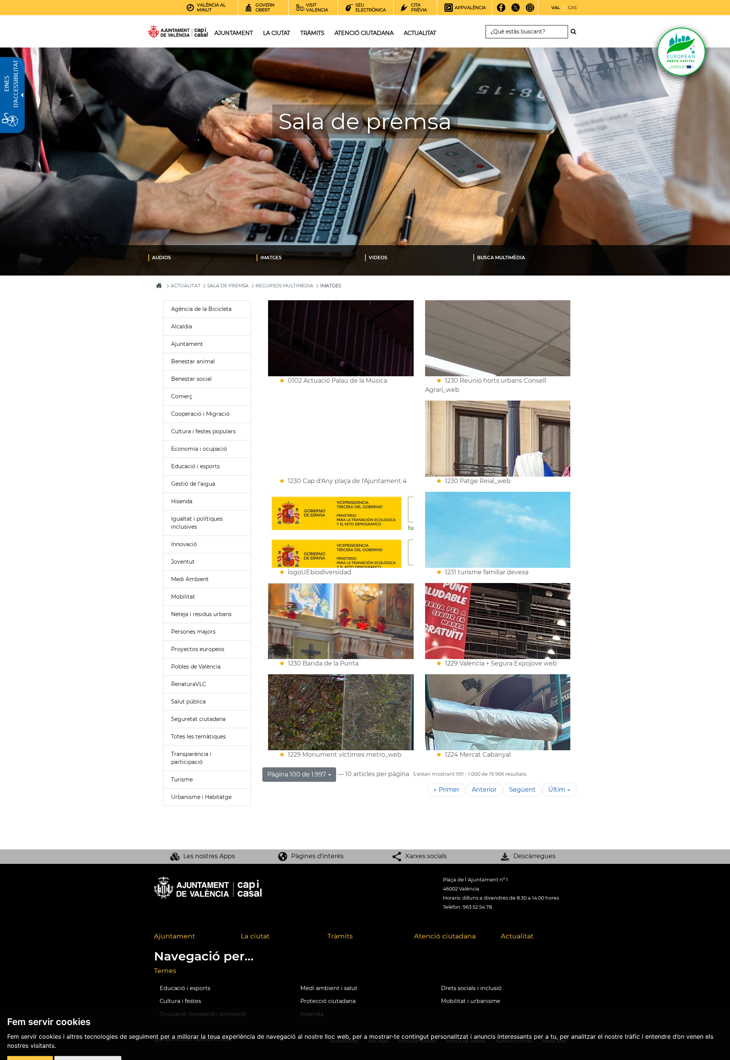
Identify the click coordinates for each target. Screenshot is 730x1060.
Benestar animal (193, 361)
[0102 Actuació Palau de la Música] (341, 338)
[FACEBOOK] (501, 10)
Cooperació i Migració (200, 413)
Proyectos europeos (197, 649)
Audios (161, 257)
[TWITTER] (516, 10)
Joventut (183, 561)
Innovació (184, 544)
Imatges (271, 257)
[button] (299, 774)
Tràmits (340, 936)
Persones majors (193, 631)
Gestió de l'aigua (193, 483)
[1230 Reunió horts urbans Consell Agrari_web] (498, 338)
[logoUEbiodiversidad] (341, 530)
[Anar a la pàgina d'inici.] (164, 33)
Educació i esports (195, 466)
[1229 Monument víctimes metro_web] (341, 712)
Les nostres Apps (209, 856)
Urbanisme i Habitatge (201, 797)
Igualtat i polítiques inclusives (197, 522)
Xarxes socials (426, 856)
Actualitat (517, 936)
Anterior (484, 789)
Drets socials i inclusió (471, 988)
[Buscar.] (576, 31)
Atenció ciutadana (445, 936)
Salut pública (188, 701)
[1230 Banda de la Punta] (341, 621)
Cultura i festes (180, 1001)
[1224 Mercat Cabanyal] (498, 712)
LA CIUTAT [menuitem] (276, 33)
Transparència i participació (191, 758)
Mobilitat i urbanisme (470, 1001)
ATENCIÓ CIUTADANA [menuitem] (364, 33)
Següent (522, 789)
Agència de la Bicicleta (201, 309)
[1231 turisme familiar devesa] (498, 530)
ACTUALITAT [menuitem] (420, 33)
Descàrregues (534, 856)
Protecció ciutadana (327, 1001)
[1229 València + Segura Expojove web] (498, 621)
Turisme (182, 779)
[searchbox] (527, 31)
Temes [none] (165, 970)
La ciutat (255, 936)
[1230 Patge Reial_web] (498, 439)
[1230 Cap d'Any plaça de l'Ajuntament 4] (341, 439)
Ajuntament (187, 344)
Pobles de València (196, 666)
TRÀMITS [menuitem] (312, 33)
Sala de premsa (228, 285)
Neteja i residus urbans (201, 614)
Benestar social (191, 379)
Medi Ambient (190, 579)
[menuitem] (202, 257)
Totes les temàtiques (198, 736)
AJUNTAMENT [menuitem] (233, 33)
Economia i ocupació (199, 448)
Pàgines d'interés (317, 856)
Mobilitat (183, 596)
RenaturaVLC (188, 684)
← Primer (446, 789)
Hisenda (181, 501)
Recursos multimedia (284, 285)
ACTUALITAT (185, 285)
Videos (378, 257)
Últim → (559, 789)
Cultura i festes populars (203, 431)
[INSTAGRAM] (530, 10)
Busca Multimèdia (501, 257)
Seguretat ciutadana (198, 719)
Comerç (181, 396)
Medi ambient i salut (328, 988)
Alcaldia (181, 326)
